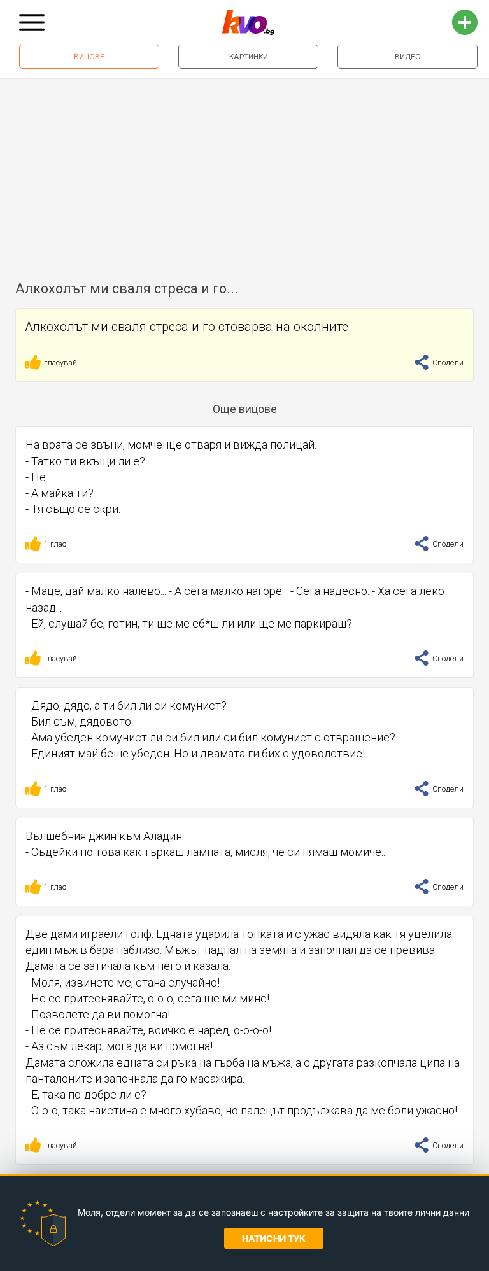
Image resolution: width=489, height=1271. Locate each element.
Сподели (447, 362)
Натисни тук (274, 1238)
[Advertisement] (244, 174)
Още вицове (245, 409)
